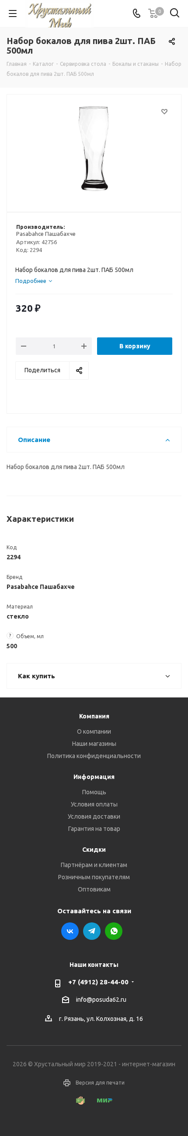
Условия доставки (94, 816)
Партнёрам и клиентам (94, 864)
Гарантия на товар (94, 828)
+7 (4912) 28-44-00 (98, 982)
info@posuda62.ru (101, 999)
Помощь (94, 792)
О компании (94, 731)
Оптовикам (94, 889)
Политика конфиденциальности (94, 755)
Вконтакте (70, 931)
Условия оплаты (94, 804)
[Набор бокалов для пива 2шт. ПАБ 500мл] (94, 149)
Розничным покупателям (94, 877)
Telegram (92, 931)
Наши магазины (94, 743)
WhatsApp (113, 931)
